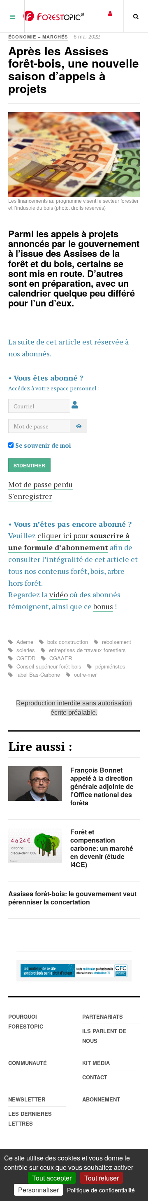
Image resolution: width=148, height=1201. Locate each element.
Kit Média (96, 1063)
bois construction (68, 642)
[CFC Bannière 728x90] (74, 970)
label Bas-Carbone (38, 674)
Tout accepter (52, 1178)
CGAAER (60, 658)
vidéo (58, 594)
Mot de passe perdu (40, 484)
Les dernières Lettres (30, 1118)
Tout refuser (101, 1178)
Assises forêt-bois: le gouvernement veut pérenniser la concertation (72, 897)
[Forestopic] (53, 16)
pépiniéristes (109, 666)
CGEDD (26, 658)
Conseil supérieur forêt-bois (49, 666)
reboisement (115, 642)
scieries (26, 650)
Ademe (25, 642)
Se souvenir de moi (42, 445)
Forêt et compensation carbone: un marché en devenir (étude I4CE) (101, 848)
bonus (103, 606)
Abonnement (101, 1099)
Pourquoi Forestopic (25, 1021)
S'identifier (29, 465)
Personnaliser (38, 1189)
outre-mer (84, 674)
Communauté (27, 1063)
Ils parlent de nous (104, 1036)
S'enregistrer (30, 496)
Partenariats (102, 1016)
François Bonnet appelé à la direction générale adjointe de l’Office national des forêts (102, 786)
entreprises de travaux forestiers (86, 650)
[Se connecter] (110, 13)
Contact (94, 1077)
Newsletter (26, 1099)
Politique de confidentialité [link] (101, 1190)
